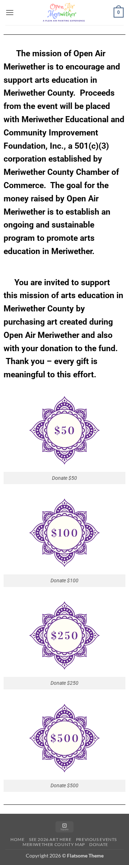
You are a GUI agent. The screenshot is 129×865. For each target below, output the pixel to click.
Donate (98, 844)
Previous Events (96, 839)
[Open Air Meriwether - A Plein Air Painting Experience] (63, 12)
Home (17, 839)
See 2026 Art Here (50, 839)
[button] (9, 12)
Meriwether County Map (54, 844)
